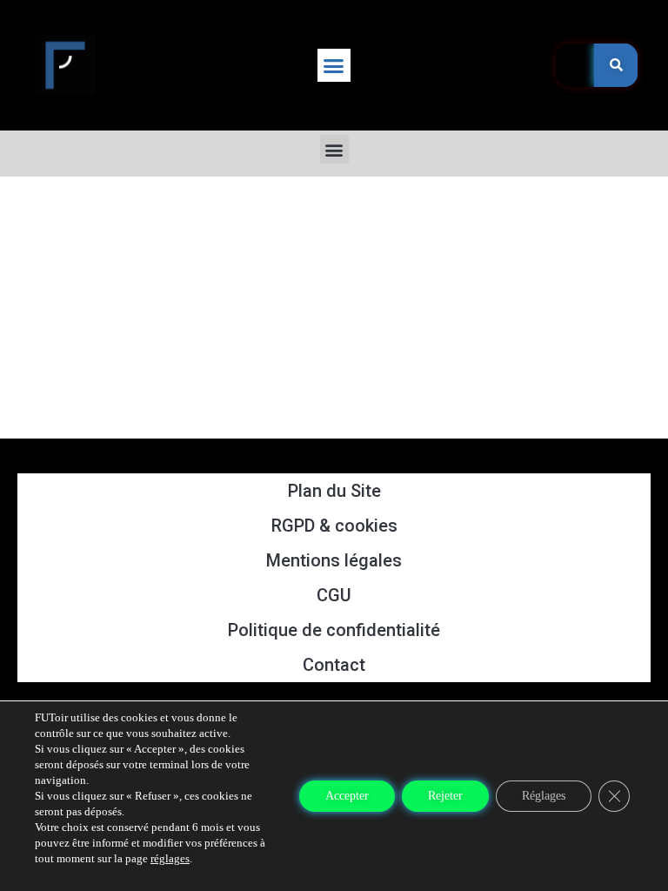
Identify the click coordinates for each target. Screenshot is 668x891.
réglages (170, 858)
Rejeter (445, 795)
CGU (334, 595)
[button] (334, 65)
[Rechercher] (616, 65)
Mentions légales (334, 560)
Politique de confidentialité (334, 630)
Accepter (347, 795)
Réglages (543, 795)
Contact (334, 664)
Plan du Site (334, 490)
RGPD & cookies (334, 525)
